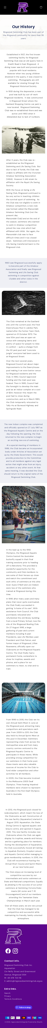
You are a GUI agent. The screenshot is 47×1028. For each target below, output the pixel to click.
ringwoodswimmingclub (19, 1022)
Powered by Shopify (35, 1022)
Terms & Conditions (13, 999)
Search (7, 993)
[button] (5, 7)
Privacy (7, 996)
